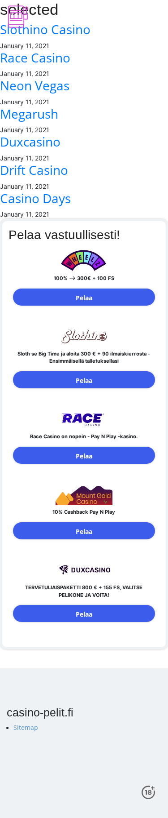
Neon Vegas (34, 85)
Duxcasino (30, 141)
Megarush (29, 113)
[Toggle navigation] (150, 17)
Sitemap (25, 727)
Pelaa (84, 297)
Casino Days (35, 198)
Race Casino (35, 57)
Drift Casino (34, 169)
